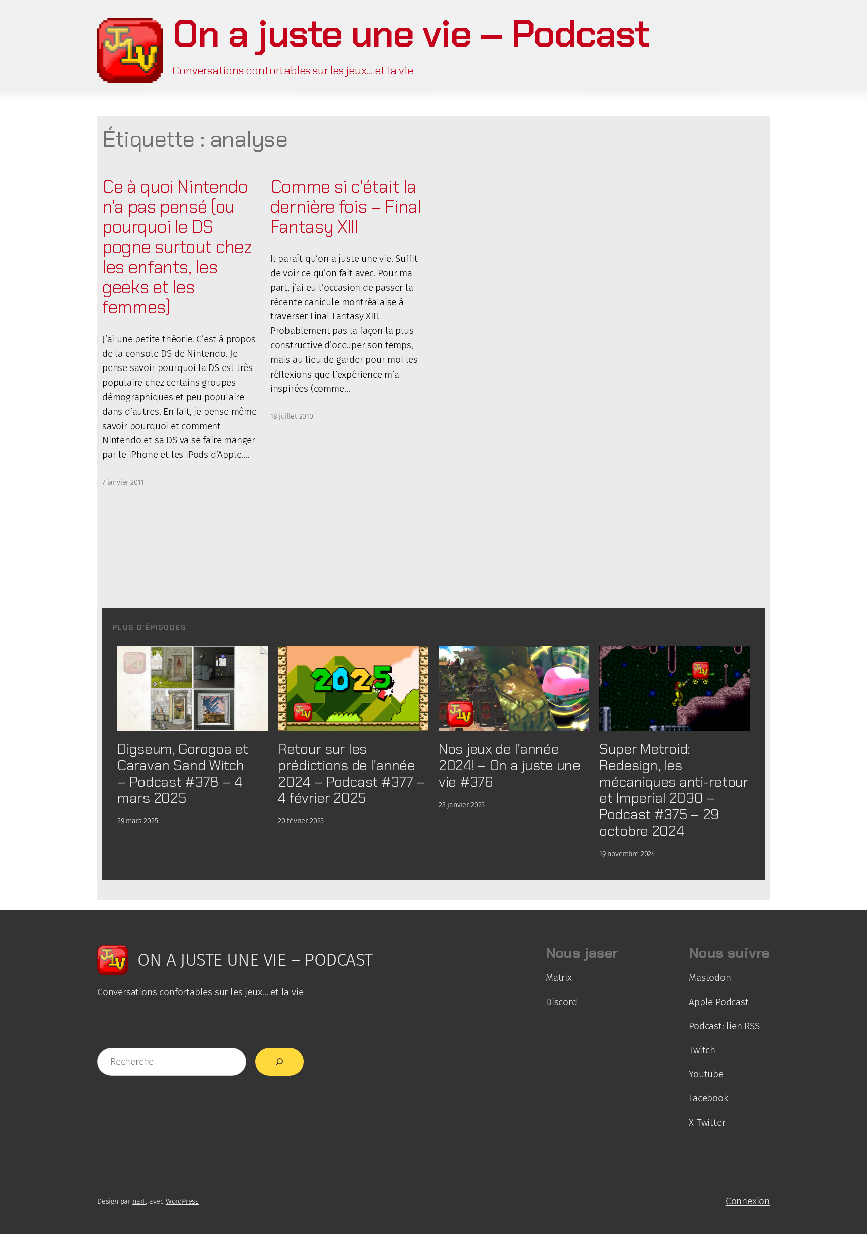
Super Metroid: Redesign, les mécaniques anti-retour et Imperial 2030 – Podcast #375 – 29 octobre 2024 (674, 790)
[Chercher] (279, 1062)
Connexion (748, 1201)
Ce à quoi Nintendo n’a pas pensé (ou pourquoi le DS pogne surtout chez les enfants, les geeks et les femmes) (177, 247)
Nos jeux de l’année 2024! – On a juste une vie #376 (510, 765)
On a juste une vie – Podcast (410, 33)
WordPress (182, 1201)
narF (139, 1201)
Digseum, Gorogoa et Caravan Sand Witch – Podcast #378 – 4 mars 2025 (182, 773)
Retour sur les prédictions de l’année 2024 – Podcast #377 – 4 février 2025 (351, 773)
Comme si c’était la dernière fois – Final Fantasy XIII (346, 207)
